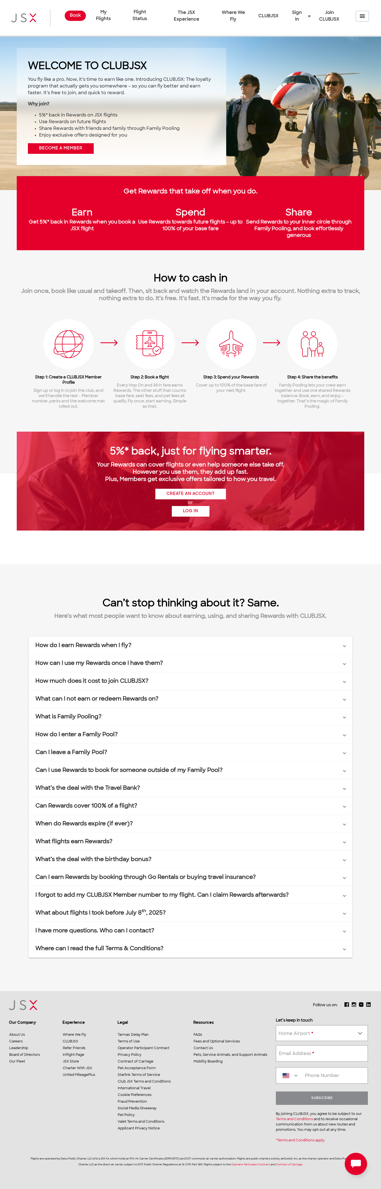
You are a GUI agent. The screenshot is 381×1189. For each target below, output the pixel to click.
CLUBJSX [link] (268, 16)
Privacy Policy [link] (129, 1055)
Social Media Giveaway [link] (137, 1108)
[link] (75, 16)
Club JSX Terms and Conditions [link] (144, 1081)
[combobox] (322, 1032)
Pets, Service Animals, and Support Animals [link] (230, 1055)
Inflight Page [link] (73, 1055)
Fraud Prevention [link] (132, 1101)
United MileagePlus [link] (79, 1075)
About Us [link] (17, 1035)
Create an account (191, 494)
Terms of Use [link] (129, 1041)
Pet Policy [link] (126, 1115)
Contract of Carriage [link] (135, 1061)
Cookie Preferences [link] (134, 1095)
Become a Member (61, 148)
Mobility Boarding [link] (208, 1061)
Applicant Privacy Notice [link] (139, 1128)
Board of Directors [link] (24, 1055)
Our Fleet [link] (17, 1061)
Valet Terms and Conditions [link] (141, 1122)
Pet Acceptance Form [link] (137, 1068)
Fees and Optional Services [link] (217, 1041)
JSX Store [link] (71, 1061)
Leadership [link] (18, 1048)
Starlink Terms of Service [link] (139, 1075)
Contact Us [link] (203, 1048)
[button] (295, 16)
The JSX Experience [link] (186, 16)
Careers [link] (16, 1041)
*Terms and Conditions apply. (300, 1140)
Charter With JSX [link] (77, 1068)
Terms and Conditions (294, 1119)
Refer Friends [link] (74, 1048)
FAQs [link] (198, 1035)
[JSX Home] (24, 18)
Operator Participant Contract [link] (143, 1048)
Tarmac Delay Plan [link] (133, 1035)
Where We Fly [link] (233, 16)
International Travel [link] (134, 1088)
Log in (190, 511)
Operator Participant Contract (250, 1164)
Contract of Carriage (289, 1164)
